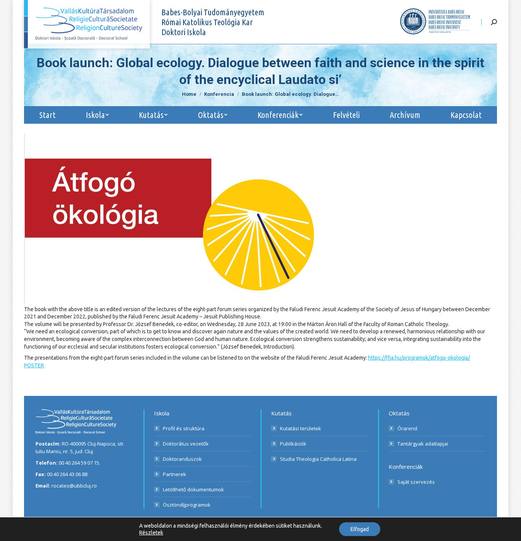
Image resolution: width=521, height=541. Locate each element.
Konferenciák (406, 466)
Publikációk (293, 443)
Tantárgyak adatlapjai (422, 443)
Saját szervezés (416, 481)
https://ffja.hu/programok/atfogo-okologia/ (419, 358)
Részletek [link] (151, 533)
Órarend (407, 428)
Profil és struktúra (183, 428)
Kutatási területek (300, 428)
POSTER (34, 365)
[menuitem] (47, 115)
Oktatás (399, 413)
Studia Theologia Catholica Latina (318, 458)
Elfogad (360, 529)
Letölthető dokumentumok (193, 489)
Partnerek (174, 474)
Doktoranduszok (182, 458)
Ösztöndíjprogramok (187, 504)
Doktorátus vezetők (186, 443)
